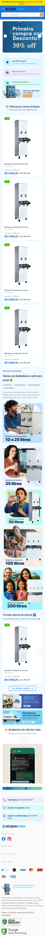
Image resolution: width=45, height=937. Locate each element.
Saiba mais (27, 96)
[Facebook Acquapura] (3, 839)
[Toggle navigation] (41, 9)
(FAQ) (19, 808)
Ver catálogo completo (21, 688)
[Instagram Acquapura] (9, 839)
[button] (39, 36)
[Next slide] (24, 738)
